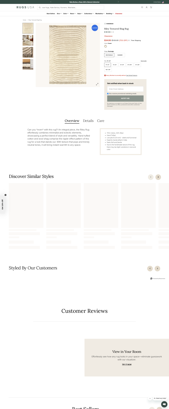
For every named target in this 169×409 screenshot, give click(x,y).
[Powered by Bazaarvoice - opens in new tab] (89, 305)
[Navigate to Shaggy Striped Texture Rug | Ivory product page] (26, 201)
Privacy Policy (128, 103)
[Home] (25, 8)
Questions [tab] (48, 349)
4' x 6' (107, 64)
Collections (88, 13)
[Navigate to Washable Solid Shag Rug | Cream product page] (63, 201)
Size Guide (144, 61)
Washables (99, 13)
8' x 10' (130, 64)
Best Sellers (51, 13)
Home (24, 20)
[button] (109, 31)
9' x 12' (137, 64)
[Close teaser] (5, 195)
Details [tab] (88, 121)
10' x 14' (108, 69)
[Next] (157, 259)
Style (79, 13)
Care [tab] (100, 121)
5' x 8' (115, 64)
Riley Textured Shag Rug (35, 20)
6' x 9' (122, 64)
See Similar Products (131, 75)
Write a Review (129, 354)
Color (65, 13)
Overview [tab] (72, 121)
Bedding (109, 13)
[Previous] (150, 259)
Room (72, 13)
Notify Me (125, 98)
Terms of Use (138, 103)
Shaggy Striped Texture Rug (17, 229)
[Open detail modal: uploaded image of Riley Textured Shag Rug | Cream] (108, 284)
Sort (120, 361)
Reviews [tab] (37, 349)
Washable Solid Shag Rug (54, 229)
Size (58, 13)
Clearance (118, 13)
